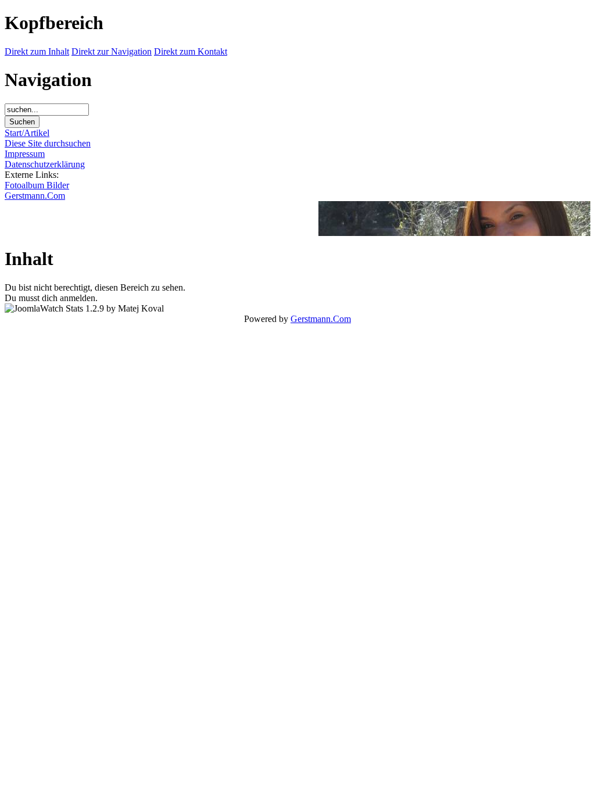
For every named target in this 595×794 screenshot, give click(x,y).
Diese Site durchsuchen (48, 143)
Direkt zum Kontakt (190, 51)
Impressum (25, 154)
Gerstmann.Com (35, 196)
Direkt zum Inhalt (37, 51)
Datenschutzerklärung (45, 164)
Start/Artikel (27, 133)
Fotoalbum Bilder (37, 185)
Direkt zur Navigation (111, 51)
